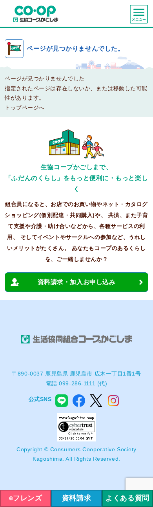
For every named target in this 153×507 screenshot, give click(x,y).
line (61, 400)
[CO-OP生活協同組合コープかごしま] (36, 13)
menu (138, 14)
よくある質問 (127, 498)
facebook (79, 400)
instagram (113, 400)
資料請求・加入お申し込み (77, 282)
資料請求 (76, 498)
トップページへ (25, 107)
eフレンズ (25, 498)
